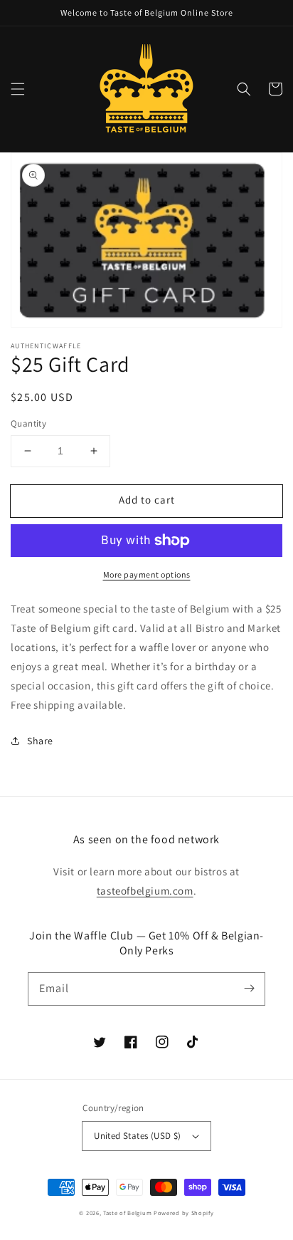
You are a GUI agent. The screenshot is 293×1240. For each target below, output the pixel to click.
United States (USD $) (137, 1136)
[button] (17, 89)
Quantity (28, 423)
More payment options (147, 574)
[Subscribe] (249, 988)
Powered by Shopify (184, 1212)
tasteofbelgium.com (145, 890)
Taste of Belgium (127, 1212)
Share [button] (40, 740)
